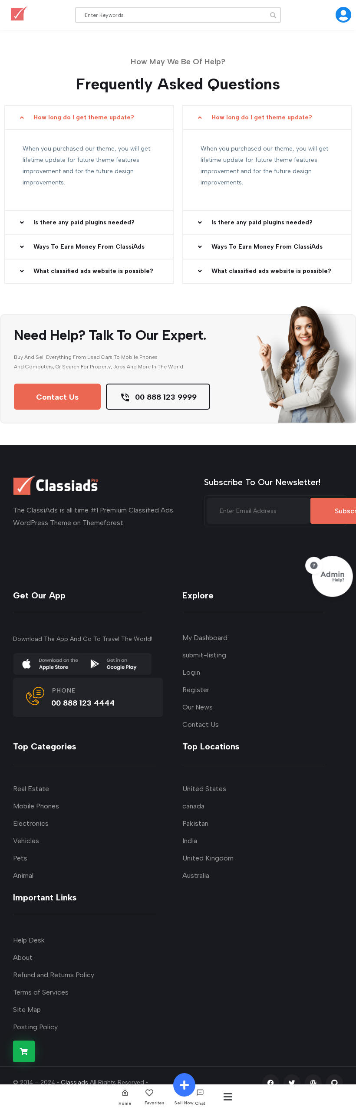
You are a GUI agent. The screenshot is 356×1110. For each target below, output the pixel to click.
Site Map (27, 1009)
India (189, 841)
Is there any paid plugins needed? (84, 222)
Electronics (31, 823)
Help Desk (29, 940)
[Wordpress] (313, 1082)
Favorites (155, 1102)
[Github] (334, 1082)
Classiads (74, 1082)
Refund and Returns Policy (53, 975)
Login (191, 672)
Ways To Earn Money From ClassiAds (89, 246)
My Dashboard (204, 638)
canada (193, 806)
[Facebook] (270, 1082)
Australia (195, 875)
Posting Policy (35, 1027)
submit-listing (204, 655)
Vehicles (26, 841)
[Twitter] (291, 1082)
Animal (23, 875)
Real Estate (31, 789)
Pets (20, 858)
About (23, 957)
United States (204, 789)
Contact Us (57, 397)
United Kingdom (208, 858)
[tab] (89, 165)
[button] (89, 117)
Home (125, 1103)
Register (195, 690)
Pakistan (195, 823)
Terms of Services (41, 992)
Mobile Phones (36, 806)
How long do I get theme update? (83, 117)
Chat (200, 1103)
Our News (197, 707)
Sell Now (184, 1102)
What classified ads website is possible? (93, 271)
